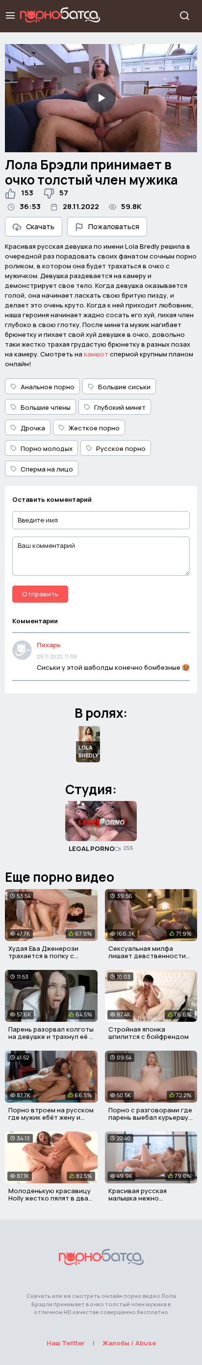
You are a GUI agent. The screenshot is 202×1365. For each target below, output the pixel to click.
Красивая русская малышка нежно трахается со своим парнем (141, 1202)
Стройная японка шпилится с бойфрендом (148, 1033)
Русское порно (121, 448)
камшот (96, 354)
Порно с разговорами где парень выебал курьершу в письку (151, 1118)
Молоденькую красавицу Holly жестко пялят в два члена (49, 1198)
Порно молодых (47, 448)
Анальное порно (48, 386)
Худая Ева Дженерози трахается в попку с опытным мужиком (43, 956)
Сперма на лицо (47, 469)
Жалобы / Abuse (129, 1343)
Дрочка (33, 428)
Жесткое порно (94, 428)
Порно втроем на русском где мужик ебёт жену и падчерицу (51, 1118)
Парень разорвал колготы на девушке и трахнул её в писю (51, 1037)
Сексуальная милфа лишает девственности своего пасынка (147, 956)
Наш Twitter (66, 1343)
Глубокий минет (120, 407)
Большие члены (46, 407)
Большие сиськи (124, 386)
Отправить (40, 593)
